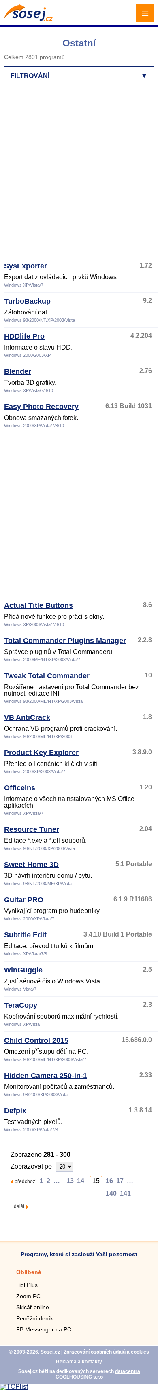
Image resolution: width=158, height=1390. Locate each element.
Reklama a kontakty (79, 1362)
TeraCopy (20, 1005)
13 (70, 1180)
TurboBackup (27, 301)
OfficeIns (19, 788)
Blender (17, 371)
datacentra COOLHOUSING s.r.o (98, 1374)
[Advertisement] (79, 177)
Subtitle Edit (25, 935)
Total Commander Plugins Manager (65, 641)
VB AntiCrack (27, 717)
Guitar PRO (23, 900)
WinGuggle (23, 970)
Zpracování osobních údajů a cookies (106, 1352)
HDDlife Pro (24, 336)
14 (80, 1180)
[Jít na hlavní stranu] (28, 18)
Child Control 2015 (36, 1040)
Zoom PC (28, 1296)
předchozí (25, 1181)
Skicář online (32, 1307)
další (19, 1206)
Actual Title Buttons (38, 605)
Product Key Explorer (41, 753)
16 (109, 1180)
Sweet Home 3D (31, 865)
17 (120, 1180)
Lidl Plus (27, 1285)
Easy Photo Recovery (41, 407)
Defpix (15, 1111)
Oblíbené (28, 1272)
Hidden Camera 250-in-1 (45, 1076)
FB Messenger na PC (43, 1329)
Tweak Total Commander (47, 676)
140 (111, 1193)
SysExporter (25, 266)
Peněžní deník (34, 1318)
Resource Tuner (31, 829)
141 (125, 1193)
